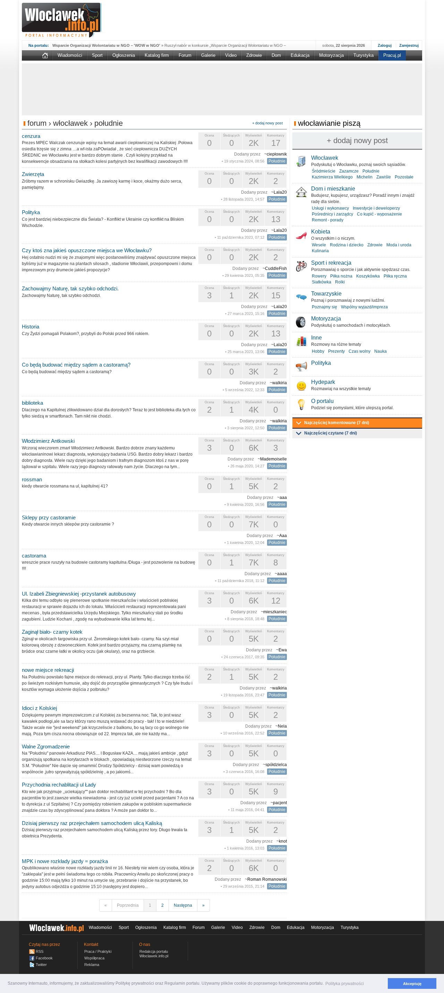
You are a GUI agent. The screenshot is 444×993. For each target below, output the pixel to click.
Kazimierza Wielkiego (332, 177)
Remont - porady (327, 220)
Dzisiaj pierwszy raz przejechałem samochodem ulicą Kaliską (92, 823)
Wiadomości (70, 55)
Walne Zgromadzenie (46, 746)
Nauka (380, 351)
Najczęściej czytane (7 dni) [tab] (330, 433)
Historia (30, 326)
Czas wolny (359, 351)
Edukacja (300, 55)
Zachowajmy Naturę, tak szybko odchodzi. (70, 288)
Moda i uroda (398, 245)
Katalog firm (157, 55)
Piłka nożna (341, 276)
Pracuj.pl (392, 55)
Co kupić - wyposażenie (379, 214)
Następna (183, 905)
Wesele (319, 245)
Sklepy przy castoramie (49, 517)
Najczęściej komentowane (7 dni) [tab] (336, 422)
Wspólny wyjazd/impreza (364, 307)
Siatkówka (321, 282)
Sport (97, 55)
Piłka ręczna (395, 276)
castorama (34, 556)
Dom (276, 55)
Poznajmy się (324, 307)
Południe (276, 161)
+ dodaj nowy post (267, 123)
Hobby (318, 351)
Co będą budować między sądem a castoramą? (76, 365)
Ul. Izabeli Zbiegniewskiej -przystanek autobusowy (79, 594)
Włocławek (324, 158)
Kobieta (320, 232)
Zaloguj (385, 45)
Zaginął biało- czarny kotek (52, 632)
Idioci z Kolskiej (39, 708)
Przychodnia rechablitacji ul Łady (59, 785)
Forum (185, 55)
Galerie (208, 55)
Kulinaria (320, 250)
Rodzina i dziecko (347, 245)
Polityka (31, 212)
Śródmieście (323, 171)
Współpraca (94, 958)
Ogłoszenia (123, 55)
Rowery (319, 276)
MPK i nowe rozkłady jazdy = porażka (65, 861)
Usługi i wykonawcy (330, 208)
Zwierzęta (33, 174)
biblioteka (32, 403)
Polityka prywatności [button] (344, 983)
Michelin (365, 177)
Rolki (340, 282)
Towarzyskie (326, 294)
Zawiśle (383, 177)
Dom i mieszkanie (333, 189)
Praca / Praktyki (97, 951)
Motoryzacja (331, 55)
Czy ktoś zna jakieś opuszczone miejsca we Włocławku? (87, 250)
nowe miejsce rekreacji (48, 670)
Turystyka (363, 55)
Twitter (41, 965)
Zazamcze (349, 171)
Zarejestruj (409, 45)
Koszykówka (368, 276)
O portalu (322, 401)
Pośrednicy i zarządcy (332, 214)
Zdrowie (254, 55)
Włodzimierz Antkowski (48, 441)
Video (231, 55)
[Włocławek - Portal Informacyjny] (61, 20)
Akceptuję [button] (412, 984)
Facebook (44, 958)
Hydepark (323, 382)
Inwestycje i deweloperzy (376, 208)
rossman (32, 479)
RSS (39, 951)
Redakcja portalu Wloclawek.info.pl (153, 953)
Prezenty (336, 351)
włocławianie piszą (329, 123)
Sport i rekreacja (331, 263)
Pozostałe (404, 177)
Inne (316, 338)
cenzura (31, 136)
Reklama (91, 965)
